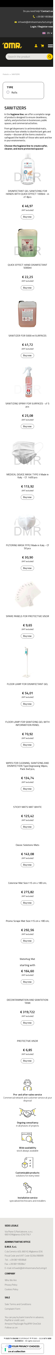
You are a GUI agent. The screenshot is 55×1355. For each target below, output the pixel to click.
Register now (45, 26)
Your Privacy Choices (26, 1346)
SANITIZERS (16, 74)
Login (33, 26)
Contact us (47, 11)
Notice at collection (14, 1351)
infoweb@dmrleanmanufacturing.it (35, 22)
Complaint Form (12, 1309)
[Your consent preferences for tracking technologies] (5, 1350)
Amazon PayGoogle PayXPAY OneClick (23, 1323)
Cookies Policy (11, 1289)
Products (6, 74)
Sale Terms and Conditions (18, 1304)
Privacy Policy (11, 1285)
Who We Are (11, 1280)
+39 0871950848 (44, 16)
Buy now (27, 216)
